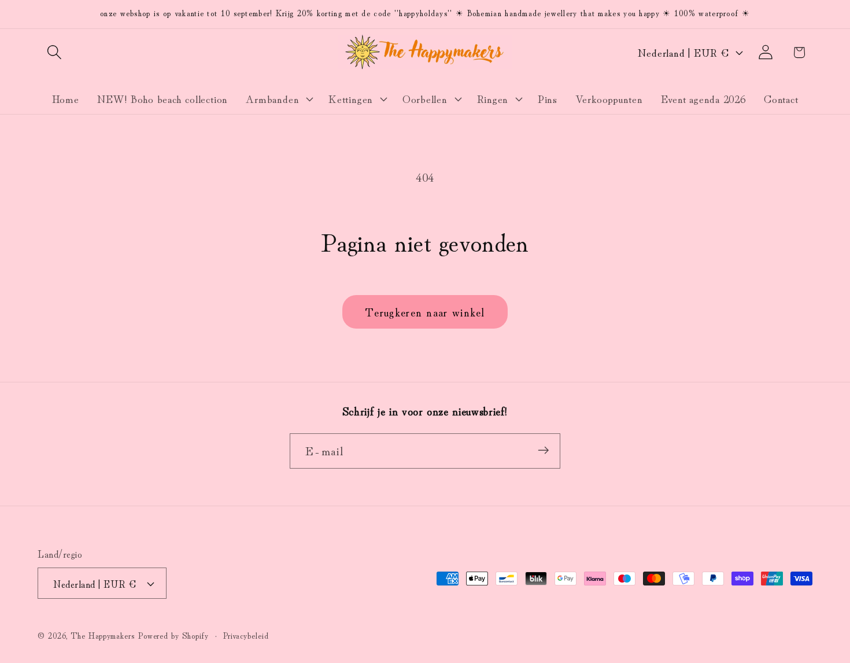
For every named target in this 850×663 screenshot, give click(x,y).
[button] (54, 52)
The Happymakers (103, 635)
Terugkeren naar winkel (425, 311)
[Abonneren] (543, 450)
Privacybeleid (246, 635)
